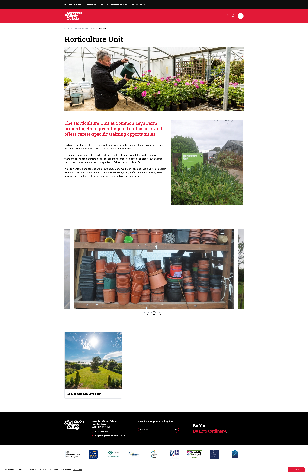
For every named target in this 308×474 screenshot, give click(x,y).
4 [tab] (157, 314)
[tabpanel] (154, 269)
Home (66, 28)
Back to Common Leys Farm (84, 393)
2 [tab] (150, 314)
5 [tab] (161, 314)
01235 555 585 (101, 432)
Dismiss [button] (296, 470)
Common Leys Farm (81, 28)
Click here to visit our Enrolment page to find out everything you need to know (114, 4)
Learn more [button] (77, 470)
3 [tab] (154, 314)
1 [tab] (147, 314)
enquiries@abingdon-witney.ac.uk (110, 435)
